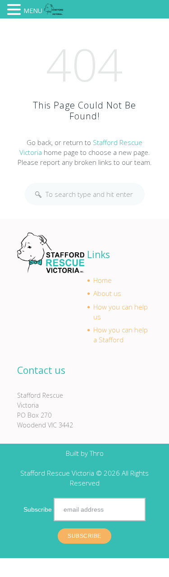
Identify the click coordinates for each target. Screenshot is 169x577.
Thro (97, 453)
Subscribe (37, 509)
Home (102, 280)
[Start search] (38, 194)
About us (107, 293)
